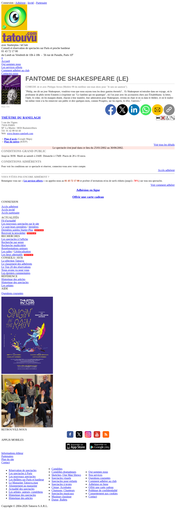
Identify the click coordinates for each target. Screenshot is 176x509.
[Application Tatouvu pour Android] (100, 450)
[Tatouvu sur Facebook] (70, 436)
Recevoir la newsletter (13, 233)
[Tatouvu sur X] (78, 436)
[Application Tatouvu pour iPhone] (76, 450)
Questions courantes (12, 293)
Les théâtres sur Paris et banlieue (26, 479)
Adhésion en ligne (88, 190)
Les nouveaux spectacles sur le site (20, 223)
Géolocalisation (22, 251)
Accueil (5, 61)
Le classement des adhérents (16, 263)
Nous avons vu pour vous (15, 270)
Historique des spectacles (15, 282)
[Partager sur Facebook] (110, 109)
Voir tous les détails (164, 144)
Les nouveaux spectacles (22, 476)
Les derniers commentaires (15, 273)
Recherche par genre (12, 242)
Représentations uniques (14, 248)
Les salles (6, 251)
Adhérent (20, 2)
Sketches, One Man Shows (66, 475)
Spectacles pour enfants (64, 481)
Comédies (57, 468)
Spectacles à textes (62, 484)
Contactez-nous (9, 73)
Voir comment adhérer (163, 185)
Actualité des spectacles (21, 488)
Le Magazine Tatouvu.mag (23, 482)
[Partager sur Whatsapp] (145, 109)
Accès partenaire (10, 212)
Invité (31, 2)
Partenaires (7, 456)
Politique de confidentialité (103, 490)
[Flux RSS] (105, 436)
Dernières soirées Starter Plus (17, 229)
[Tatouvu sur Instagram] (87, 436)
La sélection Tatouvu (12, 260)
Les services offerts (11, 67)
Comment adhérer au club (15, 70)
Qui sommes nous (11, 64)
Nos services (95, 475)
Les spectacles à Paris (20, 473)
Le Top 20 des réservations (16, 266)
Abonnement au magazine (23, 485)
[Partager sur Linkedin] (134, 109)
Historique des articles (13, 279)
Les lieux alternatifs (12, 254)
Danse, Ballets (59, 499)
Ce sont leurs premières (14, 226)
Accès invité (8, 209)
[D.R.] (11, 103)
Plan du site (7, 459)
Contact (5, 462)
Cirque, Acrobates (61, 487)
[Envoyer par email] (157, 109)
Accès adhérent (166, 170)
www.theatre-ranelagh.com (20, 133)
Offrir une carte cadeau (88, 197)
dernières (33, 226)
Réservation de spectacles (22, 470)
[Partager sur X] (122, 109)
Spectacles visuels (61, 478)
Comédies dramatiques (64, 471)
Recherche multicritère (13, 245)
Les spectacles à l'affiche (14, 239)
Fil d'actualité (8, 220)
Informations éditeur (12, 453)
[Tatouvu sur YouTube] (96, 436)
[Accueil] (14, 29)
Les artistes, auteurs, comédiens (26, 491)
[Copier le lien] (169, 109)
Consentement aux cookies (103, 493)
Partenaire (41, 2)
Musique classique (62, 496)
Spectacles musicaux (63, 493)
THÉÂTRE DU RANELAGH (21, 117)
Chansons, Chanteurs (63, 490)
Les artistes (7, 285)
